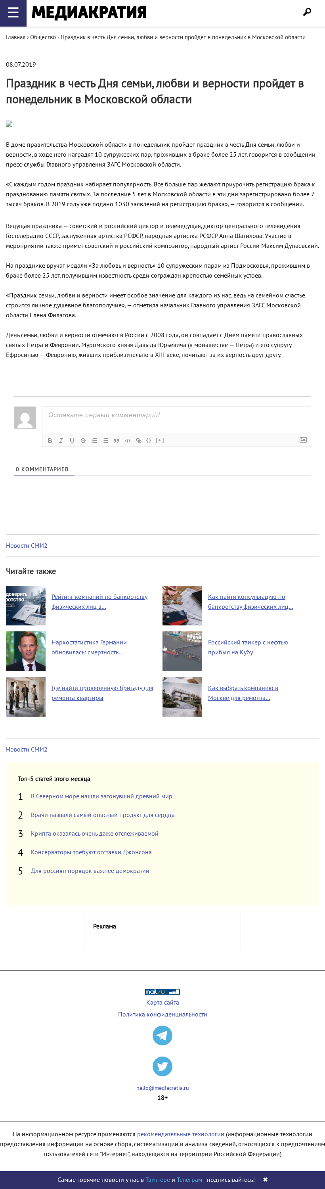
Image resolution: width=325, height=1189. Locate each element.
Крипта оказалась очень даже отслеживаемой (95, 833)
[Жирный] (49, 440)
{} (149, 440)
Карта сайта (162, 1002)
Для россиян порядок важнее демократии (90, 870)
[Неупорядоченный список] (105, 440)
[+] (160, 440)
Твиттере (157, 1179)
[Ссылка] (138, 440)
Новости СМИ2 (27, 545)
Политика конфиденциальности (162, 1014)
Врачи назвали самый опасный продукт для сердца (103, 815)
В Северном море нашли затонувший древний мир (101, 796)
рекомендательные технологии (180, 1134)
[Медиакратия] (89, 13)
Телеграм (189, 1179)
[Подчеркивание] (72, 440)
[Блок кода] (127, 440)
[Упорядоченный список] (94, 440)
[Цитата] (116, 440)
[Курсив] (61, 440)
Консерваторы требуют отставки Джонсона (91, 852)
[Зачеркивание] (83, 440)
